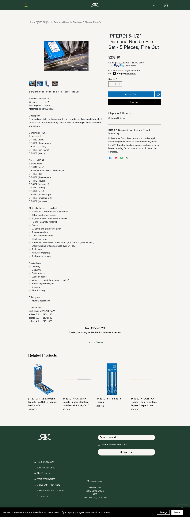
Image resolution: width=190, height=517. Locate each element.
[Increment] (120, 84)
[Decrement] (110, 84)
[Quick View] (44, 379)
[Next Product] (166, 379)
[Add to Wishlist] (158, 94)
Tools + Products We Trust (50, 490)
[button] (166, 5)
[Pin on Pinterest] (116, 158)
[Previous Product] (24, 379)
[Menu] (26, 5)
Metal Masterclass (46, 478)
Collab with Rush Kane (48, 484)
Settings (163, 512)
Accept (177, 512)
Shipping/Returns (116, 118)
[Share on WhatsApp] (121, 158)
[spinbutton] (115, 84)
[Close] (186, 512)
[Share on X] (127, 158)
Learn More (130, 65)
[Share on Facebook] (110, 158)
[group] (95, 389)
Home (32, 22)
